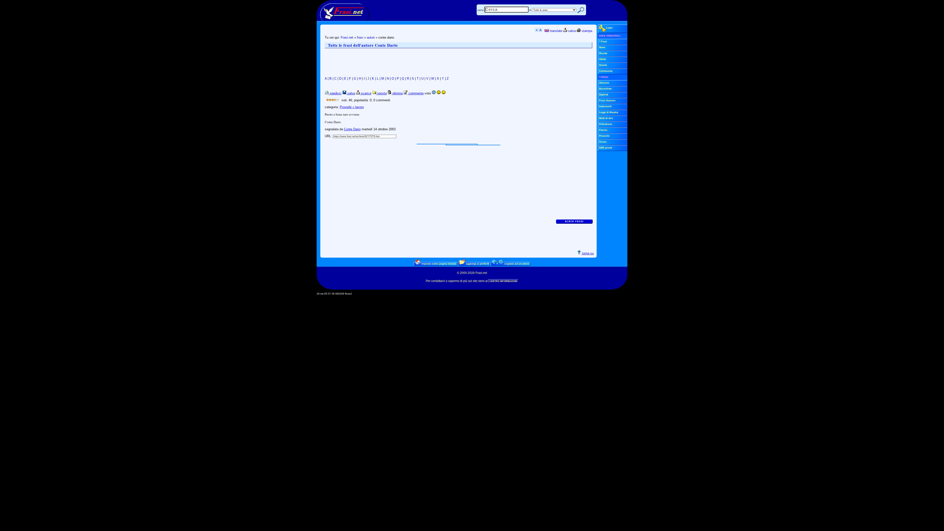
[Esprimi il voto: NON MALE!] (439, 93)
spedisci (335, 93)
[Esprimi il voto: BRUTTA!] (434, 93)
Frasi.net (347, 37)
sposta (381, 93)
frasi (360, 37)
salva (571, 31)
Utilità (602, 59)
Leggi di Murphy (608, 112)
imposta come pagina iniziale (439, 263)
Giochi (603, 65)
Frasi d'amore (607, 100)
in (530, 10)
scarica (365, 93)
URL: (329, 136)
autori (371, 37)
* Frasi (603, 41)
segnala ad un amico (517, 263)
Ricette (603, 53)
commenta (416, 93)
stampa (586, 31)
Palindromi (605, 124)
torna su (587, 253)
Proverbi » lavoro (352, 107)
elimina (397, 93)
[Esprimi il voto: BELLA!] (443, 93)
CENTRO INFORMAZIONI (503, 281)
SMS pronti (605, 147)
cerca (480, 10)
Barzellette (605, 88)
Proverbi (604, 135)
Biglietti (603, 94)
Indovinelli (605, 106)
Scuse (603, 141)
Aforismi (604, 82)
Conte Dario (352, 129)
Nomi (602, 47)
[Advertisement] (414, 62)
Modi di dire (606, 118)
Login (609, 27)
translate (555, 31)
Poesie (603, 130)
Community (606, 71)
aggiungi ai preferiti (477, 263)
